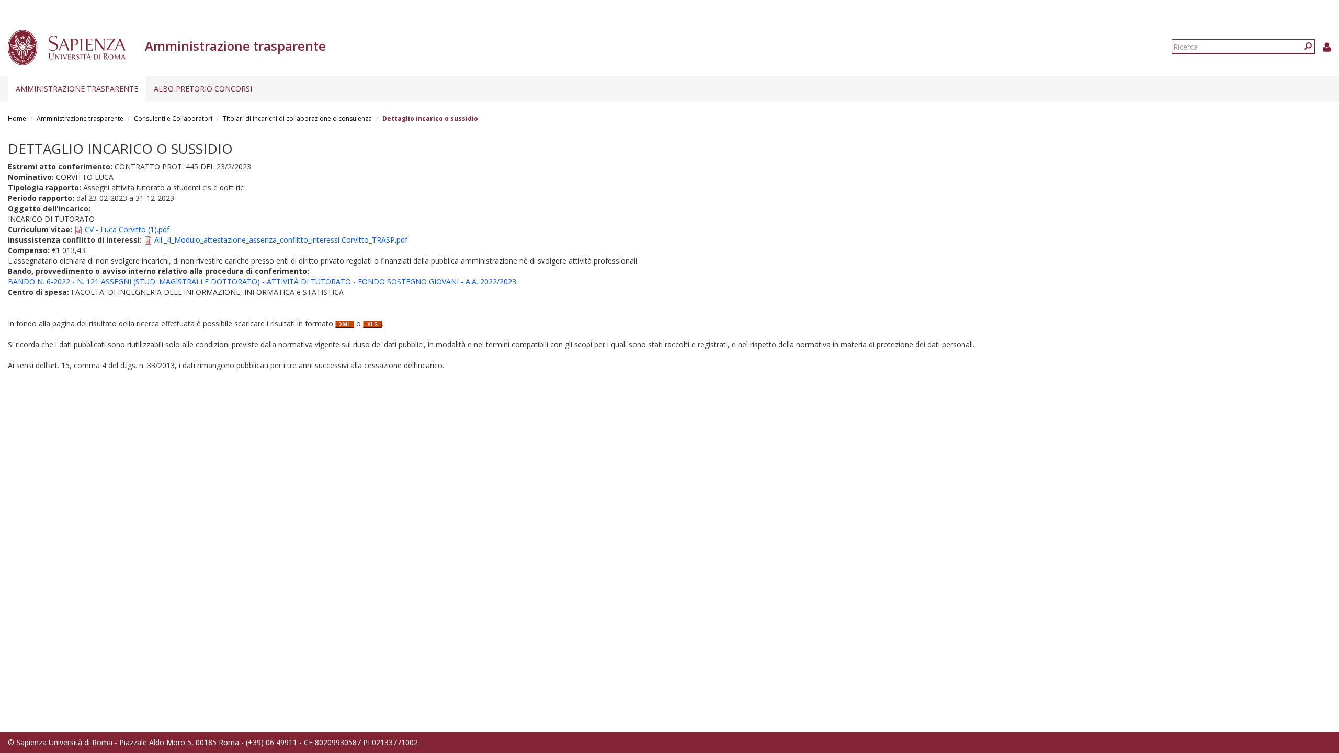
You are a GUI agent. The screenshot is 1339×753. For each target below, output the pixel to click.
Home (17, 118)
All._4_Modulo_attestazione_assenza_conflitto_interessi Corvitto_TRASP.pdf (280, 240)
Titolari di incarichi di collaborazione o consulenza (297, 118)
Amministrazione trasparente (77, 89)
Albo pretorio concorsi (203, 89)
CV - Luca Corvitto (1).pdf (127, 229)
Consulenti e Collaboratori (173, 118)
